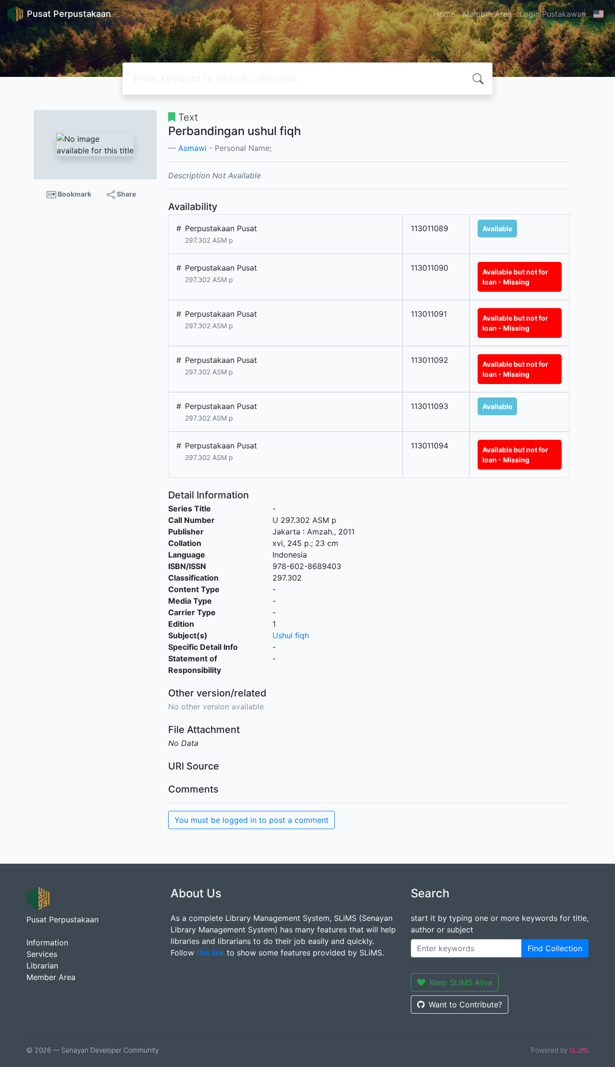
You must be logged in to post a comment (251, 820)
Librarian (42, 965)
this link (210, 952)
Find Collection (555, 948)
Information (47, 942)
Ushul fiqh (290, 635)
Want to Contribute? (465, 1004)
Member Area (487, 14)
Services (41, 954)
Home (444, 14)
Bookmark (73, 194)
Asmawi (192, 148)
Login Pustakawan (552, 14)
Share (125, 194)
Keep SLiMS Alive (461, 982)
